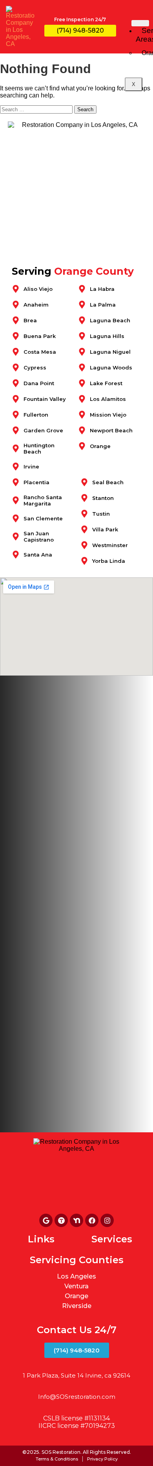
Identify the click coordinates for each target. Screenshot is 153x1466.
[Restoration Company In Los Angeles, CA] (61, 1220)
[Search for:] (37, 109)
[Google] (46, 1220)
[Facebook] (91, 1220)
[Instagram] (107, 1220)
